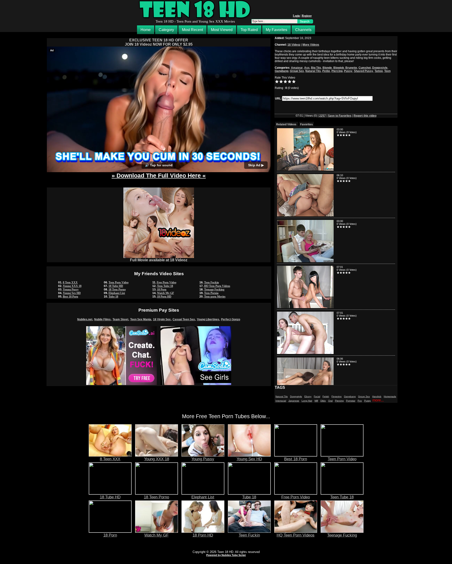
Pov (360, 400)
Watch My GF (165, 293)
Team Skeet (120, 319)
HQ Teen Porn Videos (217, 286)
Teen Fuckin (211, 282)
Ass (307, 67)
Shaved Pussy (363, 71)
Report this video (365, 115)
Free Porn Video (166, 282)
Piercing (337, 71)
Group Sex (297, 71)
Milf (316, 400)
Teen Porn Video (119, 282)
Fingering (336, 396)
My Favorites (276, 30)
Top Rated (249, 30)
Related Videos (286, 124)
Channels (303, 30)
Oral (330, 400)
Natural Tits (313, 71)
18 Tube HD (116, 286)
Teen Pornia (211, 293)
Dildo (323, 400)
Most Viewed (222, 30)
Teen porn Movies (215, 296)
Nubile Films (102, 319)
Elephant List (117, 293)
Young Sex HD (72, 293)
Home (146, 30)
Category (166, 30)
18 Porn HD (164, 296)
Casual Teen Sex (184, 319)
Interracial (280, 400)
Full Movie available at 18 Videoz (158, 260)
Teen (387, 71)
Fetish (326, 396)
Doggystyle (379, 67)
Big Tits (316, 67)
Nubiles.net (84, 319)
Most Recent (192, 30)
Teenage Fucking (214, 289)
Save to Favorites (339, 115)
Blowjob (338, 67)
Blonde (327, 67)
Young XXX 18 (72, 286)
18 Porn (161, 289)
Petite (326, 71)
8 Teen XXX (70, 282)
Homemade (390, 396)
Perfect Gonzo (230, 319)
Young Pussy (71, 289)
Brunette (351, 67)
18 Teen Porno (117, 289)
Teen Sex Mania (140, 319)
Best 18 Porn (70, 296)
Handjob (376, 396)
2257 (322, 115)
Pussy (348, 71)
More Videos (311, 44)
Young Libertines (208, 319)
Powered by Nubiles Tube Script (226, 555)
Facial (317, 396)
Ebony (307, 396)
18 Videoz (293, 44)
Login (296, 15)
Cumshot (365, 67)
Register (307, 15)
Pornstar (350, 400)
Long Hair (307, 400)
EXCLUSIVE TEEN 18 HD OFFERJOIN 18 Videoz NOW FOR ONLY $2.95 (159, 42)
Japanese (293, 400)
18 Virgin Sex (162, 319)
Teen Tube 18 (165, 286)
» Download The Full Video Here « (159, 175)
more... (378, 400)
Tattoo (379, 71)
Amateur (297, 67)
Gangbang (281, 71)
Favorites (306, 124)
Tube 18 (113, 296)
